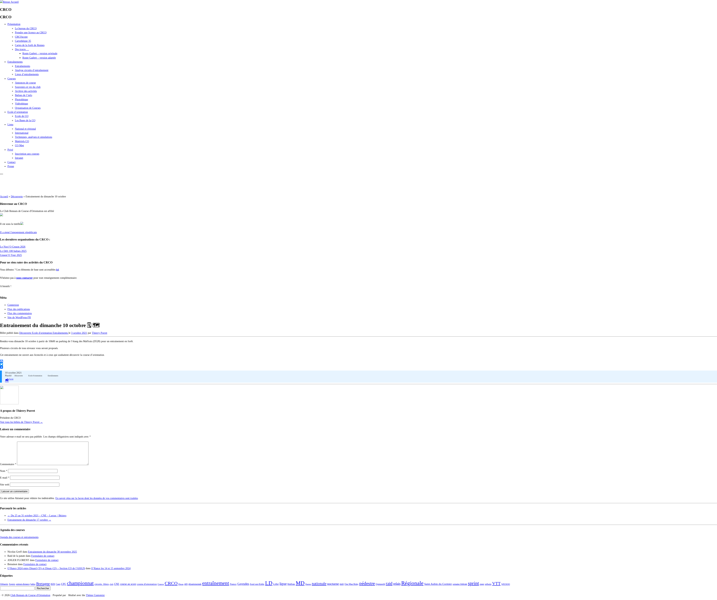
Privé (10, 149)
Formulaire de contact (42, 555)
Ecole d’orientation (17, 112)
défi (186, 584)
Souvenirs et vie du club (28, 87)
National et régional (25, 128)
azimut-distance (23, 584)
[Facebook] (358, 361)
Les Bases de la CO (25, 120)
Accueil (4, 196)
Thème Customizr (95, 595)
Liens (10, 124)
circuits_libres (101, 584)
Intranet (19, 158)
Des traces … (22, 49)
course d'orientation (147, 584)
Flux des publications (18, 309)
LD (268, 583)
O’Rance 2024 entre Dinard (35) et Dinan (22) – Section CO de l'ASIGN (46, 568)
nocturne (333, 584)
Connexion (13, 305)
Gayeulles (243, 583)
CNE (116, 583)
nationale (319, 583)
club (111, 584)
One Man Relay (351, 584)
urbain (488, 584)
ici (57, 269)
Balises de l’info (23, 95)
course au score (128, 583)
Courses (11, 78)
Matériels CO (22, 141)
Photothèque (21, 99)
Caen (58, 584)
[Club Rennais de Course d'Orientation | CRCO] (9, 2)
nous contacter (24, 277)
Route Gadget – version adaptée (39, 57)
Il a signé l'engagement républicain (18, 232)
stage (482, 584)
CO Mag (19, 145)
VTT (496, 583)
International (21, 133)
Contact (11, 162)
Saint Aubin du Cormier (438, 583)
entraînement (215, 583)
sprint (473, 583)
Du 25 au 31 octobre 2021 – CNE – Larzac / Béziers (36, 515)
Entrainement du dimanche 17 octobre (29, 519)
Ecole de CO (21, 116)
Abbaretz (4, 584)
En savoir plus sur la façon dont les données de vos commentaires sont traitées (96, 498)
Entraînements (15, 61)
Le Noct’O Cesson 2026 (12, 246)
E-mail (4, 477)
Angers (12, 584)
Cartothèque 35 (23, 41)
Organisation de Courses (28, 108)
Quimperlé (380, 584)
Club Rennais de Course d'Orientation (30, 595)
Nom (3, 471)
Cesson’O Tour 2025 (11, 255)
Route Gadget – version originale (39, 53)
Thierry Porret (99, 333)
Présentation (13, 24)
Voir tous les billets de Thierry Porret (21, 422)
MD (300, 583)
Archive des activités (26, 91)
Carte (11, 379)
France (233, 584)
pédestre (367, 583)
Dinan (181, 584)
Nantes (308, 584)
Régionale (412, 583)
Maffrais (291, 584)
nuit (342, 583)
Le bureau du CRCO (26, 28)
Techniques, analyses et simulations (33, 137)
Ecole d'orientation (42, 333)
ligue (283, 584)
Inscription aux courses (27, 153)
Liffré (276, 584)
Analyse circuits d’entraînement (31, 70)
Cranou (161, 584)
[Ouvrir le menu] (1, 174)
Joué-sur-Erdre (257, 584)
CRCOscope (21, 36)
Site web (4, 484)
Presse (10, 166)
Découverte (17, 196)
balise (32, 584)
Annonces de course (25, 82)
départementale (194, 584)
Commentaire (8, 464)
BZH (53, 584)
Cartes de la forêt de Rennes (29, 45)
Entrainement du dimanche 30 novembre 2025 (52, 551)
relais (397, 584)
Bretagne (43, 584)
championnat (80, 583)
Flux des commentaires (19, 313)
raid (389, 583)
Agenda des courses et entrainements (19, 537)
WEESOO (505, 584)
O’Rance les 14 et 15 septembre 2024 (111, 568)
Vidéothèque (21, 103)
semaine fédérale (460, 584)
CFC (63, 583)
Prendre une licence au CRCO (30, 32)
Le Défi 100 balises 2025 (13, 251)
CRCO (171, 583)
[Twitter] (358, 364)
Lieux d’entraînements (27, 74)
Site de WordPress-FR (19, 317)
